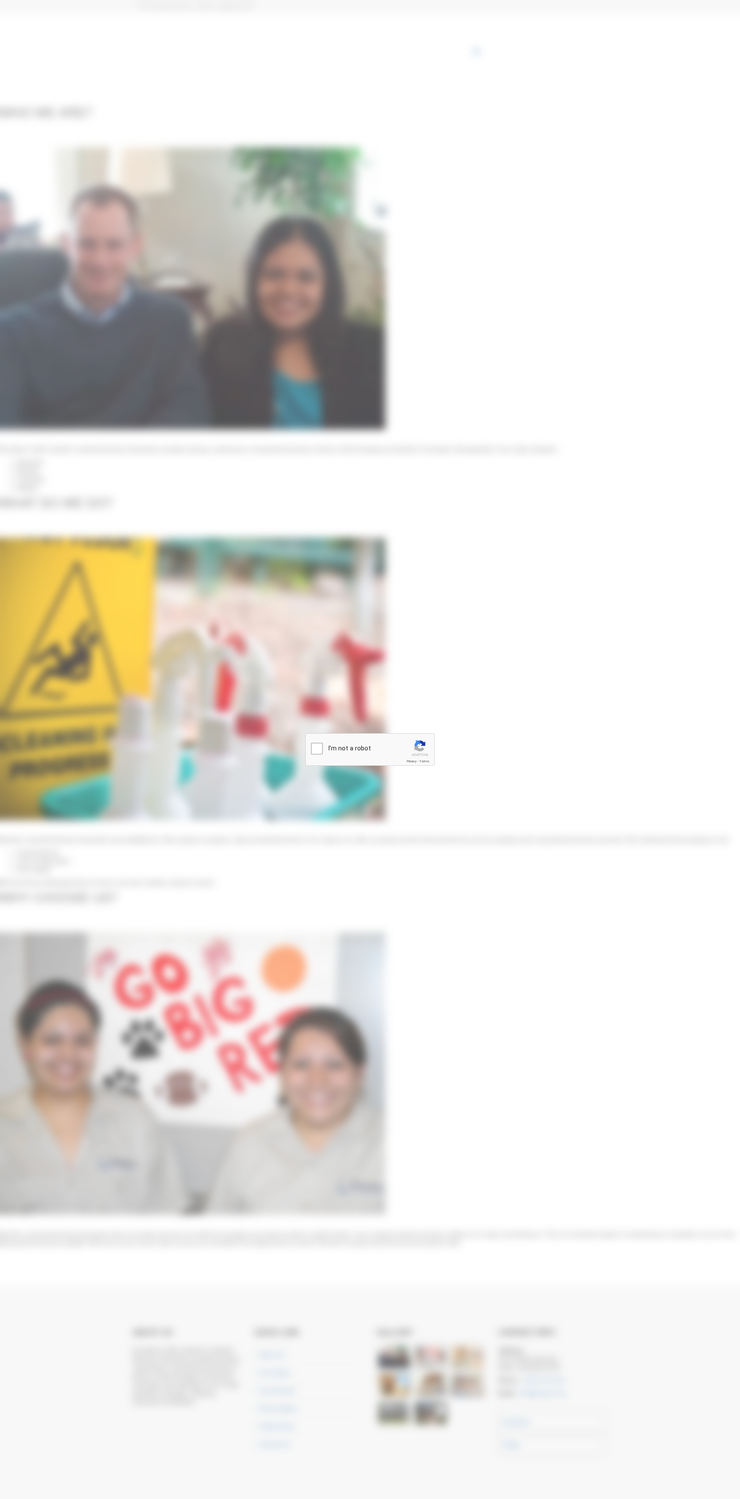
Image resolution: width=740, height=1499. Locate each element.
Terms (424, 761)
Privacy (411, 761)
